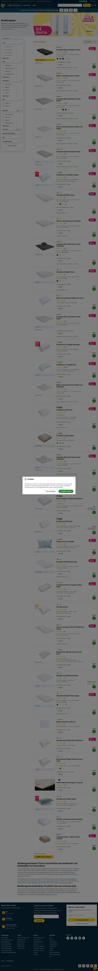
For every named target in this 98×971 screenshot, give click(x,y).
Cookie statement (60, 485)
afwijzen (31, 487)
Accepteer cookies (66, 491)
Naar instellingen (51, 491)
